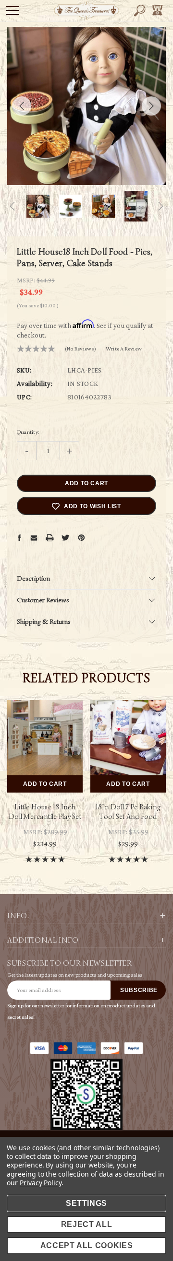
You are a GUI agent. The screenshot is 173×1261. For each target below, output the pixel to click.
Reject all (86, 1224)
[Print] (50, 537)
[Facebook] (19, 537)
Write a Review (124, 348)
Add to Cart (44, 784)
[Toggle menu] (12, 10)
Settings (86, 1203)
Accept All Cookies (86, 1245)
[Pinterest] (81, 537)
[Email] (33, 537)
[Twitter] (66, 537)
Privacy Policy (41, 1182)
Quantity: (28, 431)
